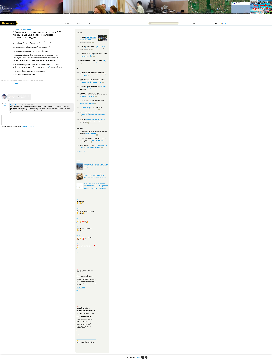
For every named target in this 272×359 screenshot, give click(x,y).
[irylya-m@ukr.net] (5, 105)
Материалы (68, 23)
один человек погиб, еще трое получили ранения (92, 61)
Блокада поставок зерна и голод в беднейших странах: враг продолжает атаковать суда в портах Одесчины (214, 13)
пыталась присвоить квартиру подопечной (93, 74)
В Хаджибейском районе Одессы (90, 86)
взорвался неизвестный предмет (93, 87)
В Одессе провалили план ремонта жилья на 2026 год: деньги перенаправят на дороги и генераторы (151, 13)
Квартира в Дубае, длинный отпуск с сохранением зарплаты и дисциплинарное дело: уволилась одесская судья (90, 13)
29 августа (79, 32)
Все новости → (80, 151)
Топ (88, 23)
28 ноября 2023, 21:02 (20, 96)
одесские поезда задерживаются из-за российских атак (92, 113)
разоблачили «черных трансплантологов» (91, 55)
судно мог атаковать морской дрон (91, 102)
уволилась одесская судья (87, 96)
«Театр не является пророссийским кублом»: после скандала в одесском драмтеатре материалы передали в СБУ (95, 175)
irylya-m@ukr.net (15, 105)
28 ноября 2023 (16, 29)
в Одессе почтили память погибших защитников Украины (88, 39)
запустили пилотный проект (44, 66)
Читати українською (27, 29)
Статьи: (79, 161)
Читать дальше (80, 287)
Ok (143, 357)
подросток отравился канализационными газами (88, 134)
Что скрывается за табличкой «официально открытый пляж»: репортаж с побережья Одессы (96, 165)
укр (194, 23)
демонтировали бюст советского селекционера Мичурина (93, 146)
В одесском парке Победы (87, 46)
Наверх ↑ (16, 83)
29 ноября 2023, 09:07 (27, 105)
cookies (138, 357)
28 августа (79, 69)
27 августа (79, 128)
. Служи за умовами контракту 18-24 (91, 108)
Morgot (10, 96)
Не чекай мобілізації (85, 107)
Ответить (11, 101)
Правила (24, 126)
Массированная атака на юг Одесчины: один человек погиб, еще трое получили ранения (23, 13)
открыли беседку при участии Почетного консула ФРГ (93, 47)
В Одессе (82, 119)
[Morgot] (4, 99)
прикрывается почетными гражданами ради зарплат (92, 81)
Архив (79, 23)
